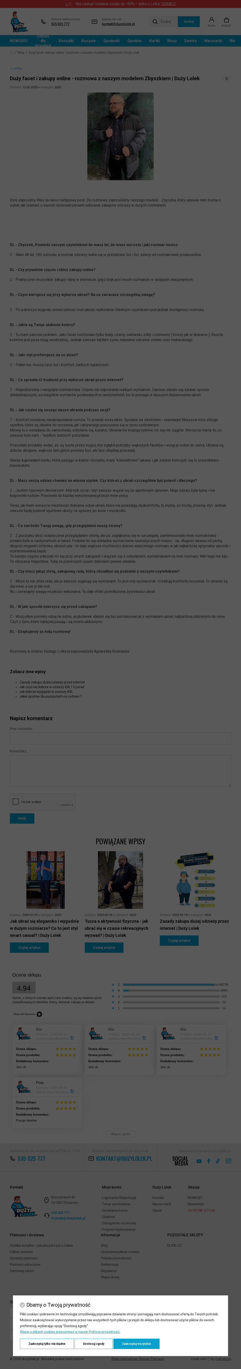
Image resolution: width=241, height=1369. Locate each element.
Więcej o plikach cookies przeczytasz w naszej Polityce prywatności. (70, 1332)
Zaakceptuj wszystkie (136, 1343)
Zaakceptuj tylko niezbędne (46, 1343)
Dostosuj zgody (93, 1343)
